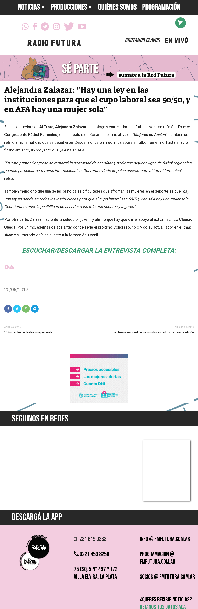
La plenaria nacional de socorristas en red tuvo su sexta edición (153, 332)
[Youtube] (82, 27)
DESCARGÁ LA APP (37, 517)
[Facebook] (35, 27)
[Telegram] (45, 27)
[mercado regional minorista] (99, 401)
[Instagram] (56, 27)
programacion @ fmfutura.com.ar (157, 558)
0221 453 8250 (94, 554)
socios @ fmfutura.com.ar (167, 577)
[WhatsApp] (25, 27)
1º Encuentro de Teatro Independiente (28, 332)
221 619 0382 (92, 539)
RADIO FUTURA (54, 44)
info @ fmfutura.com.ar (165, 539)
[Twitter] (69, 27)
